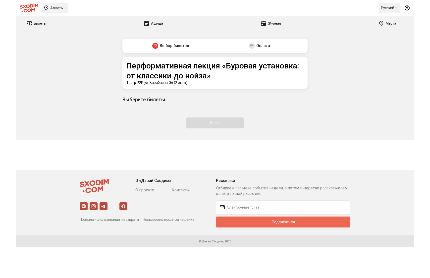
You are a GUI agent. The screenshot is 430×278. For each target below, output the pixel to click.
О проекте (144, 190)
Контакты (181, 190)
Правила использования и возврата (109, 220)
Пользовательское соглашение (168, 220)
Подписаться (283, 222)
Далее (215, 123)
